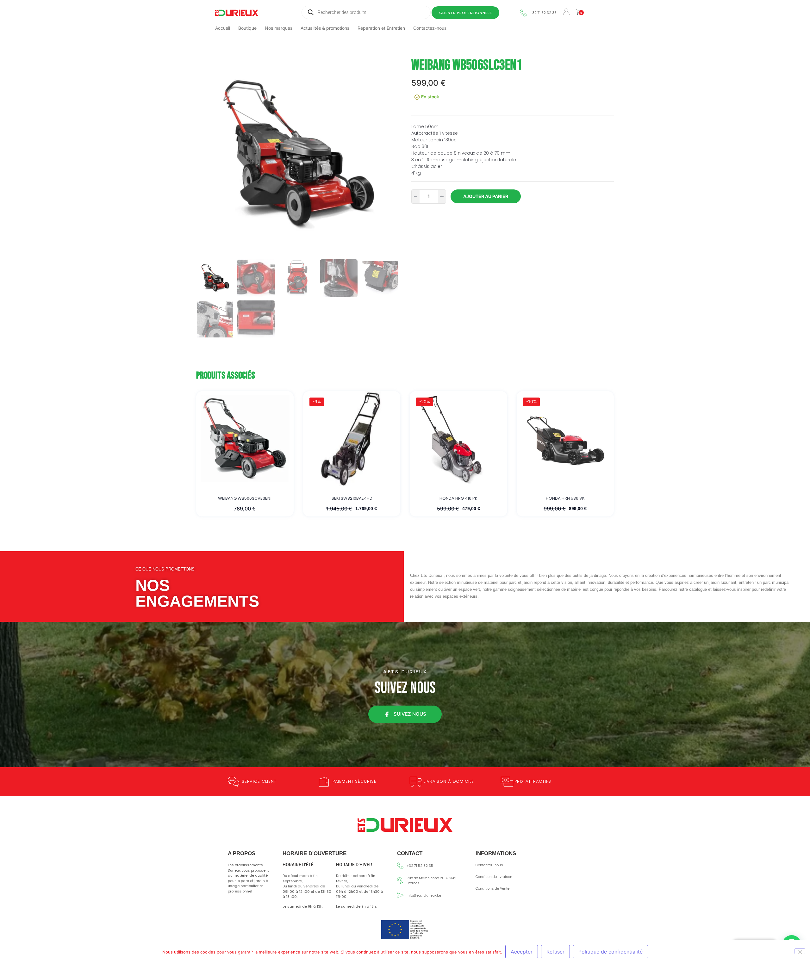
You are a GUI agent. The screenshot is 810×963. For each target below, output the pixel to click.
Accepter (522, 951)
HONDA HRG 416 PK (458, 498)
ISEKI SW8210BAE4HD (351, 498)
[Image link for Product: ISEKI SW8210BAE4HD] (352, 438)
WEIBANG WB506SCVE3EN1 (244, 498)
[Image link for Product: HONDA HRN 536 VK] (565, 438)
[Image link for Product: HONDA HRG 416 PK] (458, 438)
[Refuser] (799, 951)
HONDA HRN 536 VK (565, 498)
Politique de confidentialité (610, 951)
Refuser (555, 951)
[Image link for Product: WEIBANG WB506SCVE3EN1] (245, 438)
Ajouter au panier (485, 196)
